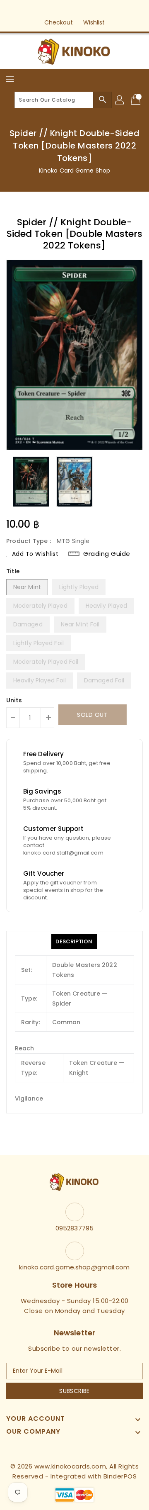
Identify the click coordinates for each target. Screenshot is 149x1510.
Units (14, 700)
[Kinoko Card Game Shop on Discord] (98, 9)
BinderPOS (120, 1476)
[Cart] (136, 100)
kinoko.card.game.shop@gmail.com (74, 1267)
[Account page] (120, 100)
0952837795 (74, 1228)
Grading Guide (106, 554)
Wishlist (94, 22)
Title (13, 571)
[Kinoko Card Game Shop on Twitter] (66, 9)
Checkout (58, 22)
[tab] (73, 941)
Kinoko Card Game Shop (74, 170)
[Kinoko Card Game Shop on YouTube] (82, 9)
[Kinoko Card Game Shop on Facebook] (51, 9)
